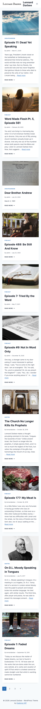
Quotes (7, 417)
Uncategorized (10, 38)
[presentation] (20, 23)
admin (8, 50)
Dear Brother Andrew (18, 192)
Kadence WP (22, 703)
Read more (21, 75)
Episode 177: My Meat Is (20, 497)
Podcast (8, 115)
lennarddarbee (10, 429)
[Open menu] (37, 3)
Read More (10, 80)
